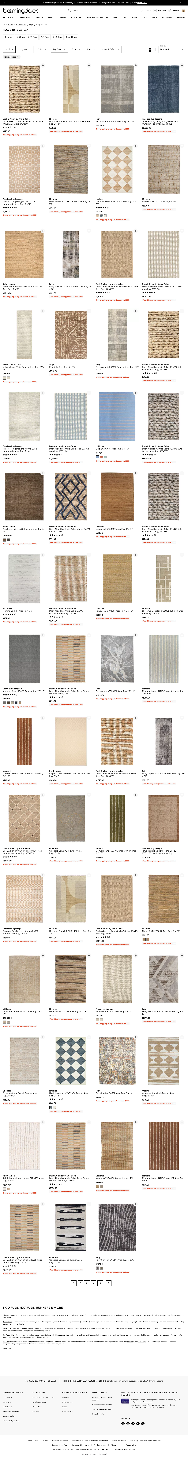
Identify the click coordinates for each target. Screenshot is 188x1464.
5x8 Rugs (21, 37)
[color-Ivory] (4, 377)
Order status (37, 1407)
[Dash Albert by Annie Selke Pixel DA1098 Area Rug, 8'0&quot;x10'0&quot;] (70, 416)
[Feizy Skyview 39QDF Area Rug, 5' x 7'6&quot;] (117, 1228)
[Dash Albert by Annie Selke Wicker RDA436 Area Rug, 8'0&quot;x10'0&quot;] (117, 899)
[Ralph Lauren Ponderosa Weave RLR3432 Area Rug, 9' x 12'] (24, 254)
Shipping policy (9, 1416)
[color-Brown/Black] (105, 215)
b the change (67, 1402)
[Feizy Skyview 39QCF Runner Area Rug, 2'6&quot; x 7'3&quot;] (163, 741)
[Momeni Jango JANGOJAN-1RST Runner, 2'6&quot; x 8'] (24, 741)
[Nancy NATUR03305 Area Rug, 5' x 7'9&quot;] (117, 1146)
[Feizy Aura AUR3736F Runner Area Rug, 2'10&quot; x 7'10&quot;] (117, 335)
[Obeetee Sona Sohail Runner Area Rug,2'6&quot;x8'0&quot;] (24, 1061)
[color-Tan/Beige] (147, 939)
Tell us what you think (11, 1421)
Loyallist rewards (39, 1402)
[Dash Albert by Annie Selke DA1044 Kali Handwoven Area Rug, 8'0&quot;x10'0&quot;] (24, 818)
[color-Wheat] (20, 702)
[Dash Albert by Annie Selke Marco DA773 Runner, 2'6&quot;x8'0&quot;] (70, 497)
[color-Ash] (4, 702)
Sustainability (67, 1411)
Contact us (7, 1402)
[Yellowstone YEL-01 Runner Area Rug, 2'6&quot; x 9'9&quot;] (24, 335)
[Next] (43, 89)
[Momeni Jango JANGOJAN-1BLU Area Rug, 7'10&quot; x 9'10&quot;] (163, 659)
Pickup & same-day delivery (102, 1409)
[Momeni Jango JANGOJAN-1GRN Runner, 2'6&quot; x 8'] (117, 818)
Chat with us (8, 1397)
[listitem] (94, 3)
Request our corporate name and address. (118, 1449)
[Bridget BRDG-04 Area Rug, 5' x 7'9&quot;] (163, 169)
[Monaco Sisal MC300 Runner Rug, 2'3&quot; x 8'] (24, 659)
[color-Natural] (8, 1189)
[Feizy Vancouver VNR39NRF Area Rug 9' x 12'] (163, 979)
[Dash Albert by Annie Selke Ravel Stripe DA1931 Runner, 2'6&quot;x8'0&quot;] (70, 659)
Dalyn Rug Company (150, 1328)
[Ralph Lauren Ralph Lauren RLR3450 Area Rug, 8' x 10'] (24, 1146)
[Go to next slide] (180, 2)
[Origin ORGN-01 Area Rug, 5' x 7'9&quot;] (117, 416)
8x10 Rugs (32, 37)
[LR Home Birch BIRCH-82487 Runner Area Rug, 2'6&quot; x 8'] (70, 89)
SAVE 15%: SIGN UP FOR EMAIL (42, 1381)
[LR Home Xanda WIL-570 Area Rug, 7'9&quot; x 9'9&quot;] (24, 979)
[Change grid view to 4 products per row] (150, 50)
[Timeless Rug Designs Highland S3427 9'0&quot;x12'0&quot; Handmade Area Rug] (163, 89)
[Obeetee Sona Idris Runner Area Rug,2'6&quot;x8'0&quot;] (163, 1061)
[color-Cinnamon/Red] (101, 457)
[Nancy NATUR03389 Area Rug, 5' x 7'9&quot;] (117, 497)
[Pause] (183, 2)
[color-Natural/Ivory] (8, 377)
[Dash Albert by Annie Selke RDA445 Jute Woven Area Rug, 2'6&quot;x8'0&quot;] (163, 497)
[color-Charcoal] (97, 1268)
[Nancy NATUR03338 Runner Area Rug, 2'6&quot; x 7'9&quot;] (70, 169)
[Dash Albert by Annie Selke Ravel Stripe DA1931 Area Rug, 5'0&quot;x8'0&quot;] (70, 1146)
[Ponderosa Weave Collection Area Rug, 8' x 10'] (24, 497)
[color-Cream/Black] (101, 215)
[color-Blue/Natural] (4, 1022)
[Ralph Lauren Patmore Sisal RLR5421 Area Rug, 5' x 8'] (70, 741)
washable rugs (143, 1335)
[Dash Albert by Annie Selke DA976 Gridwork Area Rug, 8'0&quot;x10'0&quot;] (70, 578)
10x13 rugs (142, 1342)
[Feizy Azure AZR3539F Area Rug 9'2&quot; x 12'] (117, 659)
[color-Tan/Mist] (101, 1186)
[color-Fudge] (8, 702)
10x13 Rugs (57, 37)
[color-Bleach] (4, 1189)
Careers (65, 1407)
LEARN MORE (142, 3)
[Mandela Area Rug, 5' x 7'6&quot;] (70, 335)
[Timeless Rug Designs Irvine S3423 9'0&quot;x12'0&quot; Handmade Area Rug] (163, 818)
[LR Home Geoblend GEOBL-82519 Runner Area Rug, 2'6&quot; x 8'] (163, 578)
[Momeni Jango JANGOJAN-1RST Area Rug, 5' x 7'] (163, 1146)
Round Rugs (71, 37)
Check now (159, 1407)
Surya (164, 1328)
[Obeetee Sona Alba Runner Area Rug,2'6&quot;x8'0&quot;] (70, 1228)
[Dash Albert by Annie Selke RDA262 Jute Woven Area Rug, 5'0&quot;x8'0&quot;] (24, 89)
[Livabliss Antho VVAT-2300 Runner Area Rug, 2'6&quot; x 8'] (70, 1061)
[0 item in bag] (183, 10)
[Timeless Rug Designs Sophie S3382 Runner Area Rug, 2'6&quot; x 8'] (24, 899)
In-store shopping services (102, 1405)
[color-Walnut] (4, 539)
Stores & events (98, 1414)
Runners (9, 37)
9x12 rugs (130, 1342)
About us (65, 1397)
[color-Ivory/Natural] (8, 1022)
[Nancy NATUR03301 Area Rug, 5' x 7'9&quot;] (117, 578)
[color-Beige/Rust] (97, 1186)
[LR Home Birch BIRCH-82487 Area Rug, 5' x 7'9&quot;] (70, 899)
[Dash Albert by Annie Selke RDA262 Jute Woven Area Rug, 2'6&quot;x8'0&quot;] (163, 335)
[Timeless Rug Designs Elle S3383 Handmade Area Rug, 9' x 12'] (24, 169)
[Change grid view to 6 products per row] (155, 49)
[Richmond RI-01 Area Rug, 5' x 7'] (24, 578)
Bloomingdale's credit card (43, 1397)
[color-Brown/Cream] (97, 215)
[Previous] (6, 89)
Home (10, 25)
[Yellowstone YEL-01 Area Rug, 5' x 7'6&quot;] (117, 979)
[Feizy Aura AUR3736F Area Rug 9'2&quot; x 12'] (117, 89)
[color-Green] (101, 1268)
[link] (24, 126)
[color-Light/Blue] (97, 457)
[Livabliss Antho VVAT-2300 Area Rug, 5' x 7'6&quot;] (117, 169)
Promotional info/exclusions (142, 1407)
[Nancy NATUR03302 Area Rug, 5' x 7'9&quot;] (163, 899)
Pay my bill (36, 1411)
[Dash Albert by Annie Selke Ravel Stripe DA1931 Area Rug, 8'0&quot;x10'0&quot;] (24, 1228)
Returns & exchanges (11, 1411)
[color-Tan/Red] (144, 939)
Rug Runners (7, 1328)
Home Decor (21, 25)
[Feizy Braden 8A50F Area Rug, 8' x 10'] (117, 1061)
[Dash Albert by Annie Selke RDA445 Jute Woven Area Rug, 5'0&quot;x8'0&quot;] (163, 416)
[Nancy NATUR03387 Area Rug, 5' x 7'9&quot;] (70, 979)
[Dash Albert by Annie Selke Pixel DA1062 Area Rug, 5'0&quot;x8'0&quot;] (163, 254)
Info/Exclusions (156, 1381)
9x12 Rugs (45, 37)
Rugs (31, 25)
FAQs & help (7, 1407)
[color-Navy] (16, 702)
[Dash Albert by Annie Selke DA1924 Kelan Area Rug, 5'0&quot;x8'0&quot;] (117, 741)
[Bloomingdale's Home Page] (21, 11)
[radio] (97, 216)
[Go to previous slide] (4, 2)
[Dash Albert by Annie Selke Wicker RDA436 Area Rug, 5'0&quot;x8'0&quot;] (117, 254)
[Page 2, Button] (114, 1283)
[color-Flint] (8, 539)
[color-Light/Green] (105, 457)
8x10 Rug (6, 1342)
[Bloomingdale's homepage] (4, 25)
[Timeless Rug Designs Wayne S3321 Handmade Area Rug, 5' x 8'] (24, 416)
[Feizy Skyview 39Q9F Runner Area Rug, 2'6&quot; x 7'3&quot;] (70, 254)
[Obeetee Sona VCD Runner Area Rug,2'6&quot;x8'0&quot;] (70, 818)
